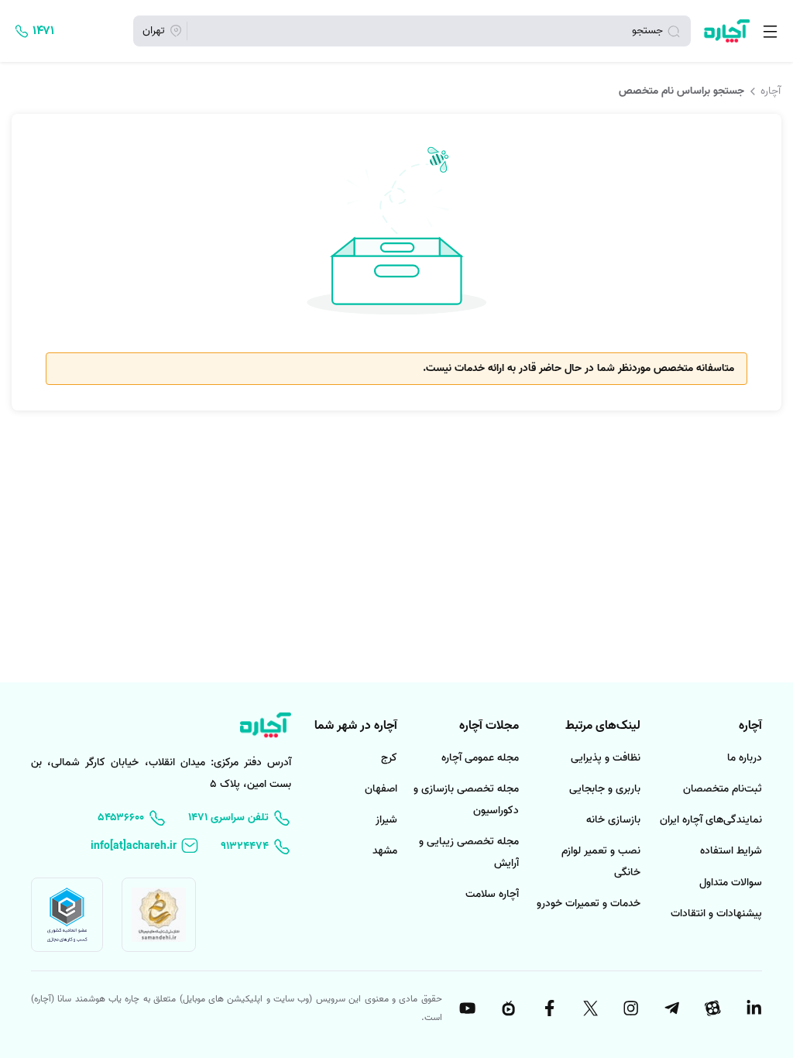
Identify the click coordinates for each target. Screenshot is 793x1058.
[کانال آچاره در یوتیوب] (467, 1008)
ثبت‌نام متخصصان (722, 789)
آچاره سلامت (492, 894)
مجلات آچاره (489, 726)
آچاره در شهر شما (355, 726)
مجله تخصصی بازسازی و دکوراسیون (466, 799)
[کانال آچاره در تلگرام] (670, 1008)
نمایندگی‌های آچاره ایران (711, 820)
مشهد (384, 851)
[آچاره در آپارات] (711, 1008)
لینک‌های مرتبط (602, 726)
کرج (389, 758)
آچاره (770, 90)
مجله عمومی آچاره (480, 758)
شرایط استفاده (731, 851)
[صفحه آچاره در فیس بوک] (548, 1008)
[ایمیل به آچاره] (145, 846)
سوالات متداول (730, 882)
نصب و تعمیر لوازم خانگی (600, 861)
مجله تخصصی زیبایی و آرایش (469, 852)
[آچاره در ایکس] (589, 1008)
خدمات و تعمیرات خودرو (588, 903)
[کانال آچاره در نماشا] (507, 1008)
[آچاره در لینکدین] (752, 1008)
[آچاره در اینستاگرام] (630, 1008)
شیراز (386, 820)
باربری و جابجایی (604, 789)
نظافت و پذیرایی (605, 758)
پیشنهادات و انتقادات (716, 913)
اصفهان (381, 789)
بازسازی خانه (613, 820)
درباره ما (744, 758)
